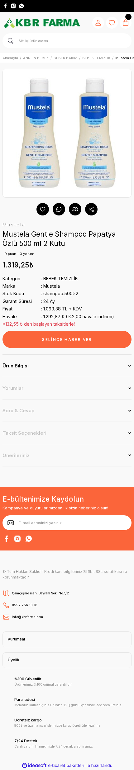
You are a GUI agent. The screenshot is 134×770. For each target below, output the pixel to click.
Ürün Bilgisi (15, 366)
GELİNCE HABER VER (67, 339)
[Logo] (41, 22)
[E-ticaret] (66, 765)
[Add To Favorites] (42, 209)
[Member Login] (98, 22)
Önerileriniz (16, 455)
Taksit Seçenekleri (24, 433)
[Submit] (10, 522)
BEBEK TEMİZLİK (60, 278)
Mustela (51, 286)
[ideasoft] (34, 765)
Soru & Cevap (18, 410)
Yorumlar (12, 388)
